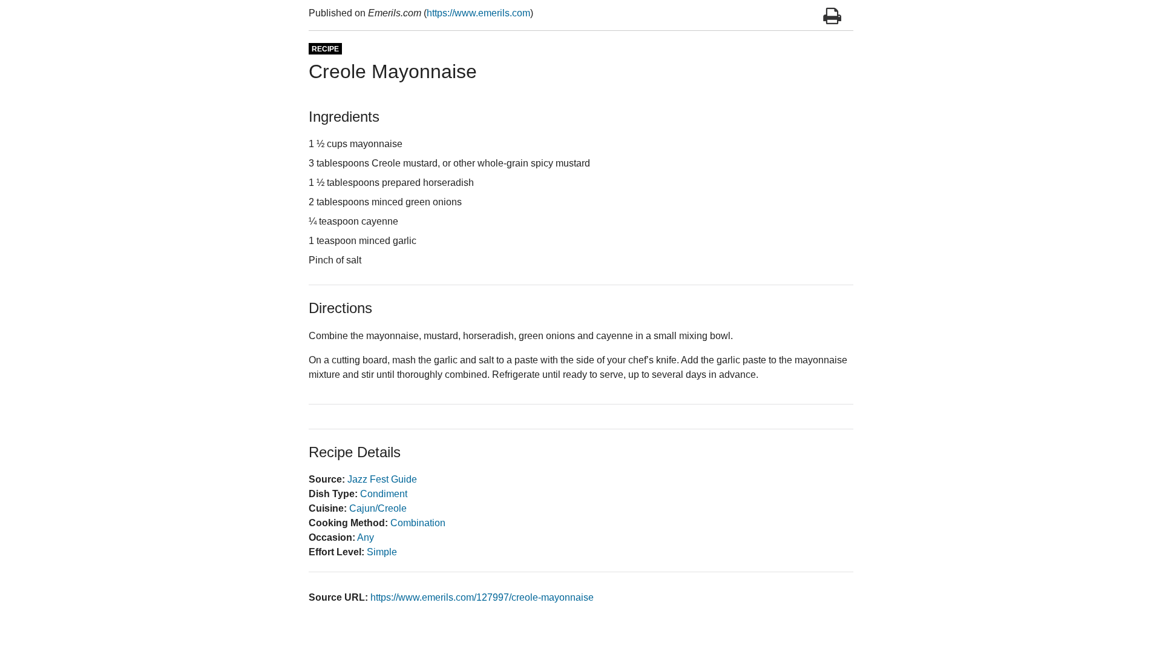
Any (365, 537)
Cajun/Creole (378, 508)
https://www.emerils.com (478, 13)
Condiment (383, 494)
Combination (417, 523)
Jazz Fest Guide (382, 479)
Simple (382, 552)
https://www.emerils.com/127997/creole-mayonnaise (482, 597)
